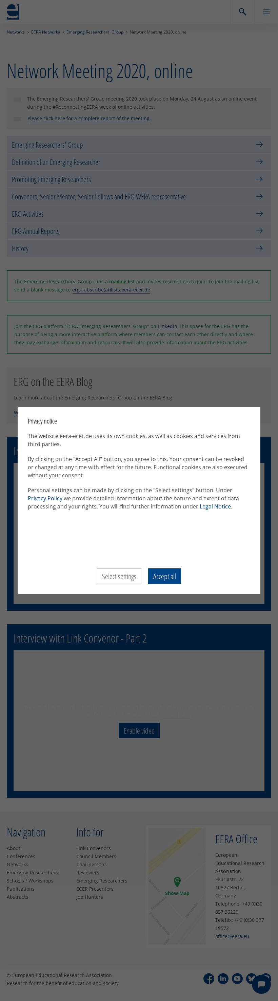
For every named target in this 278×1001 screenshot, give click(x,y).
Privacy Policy (45, 498)
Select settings (119, 576)
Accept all (164, 576)
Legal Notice (215, 506)
